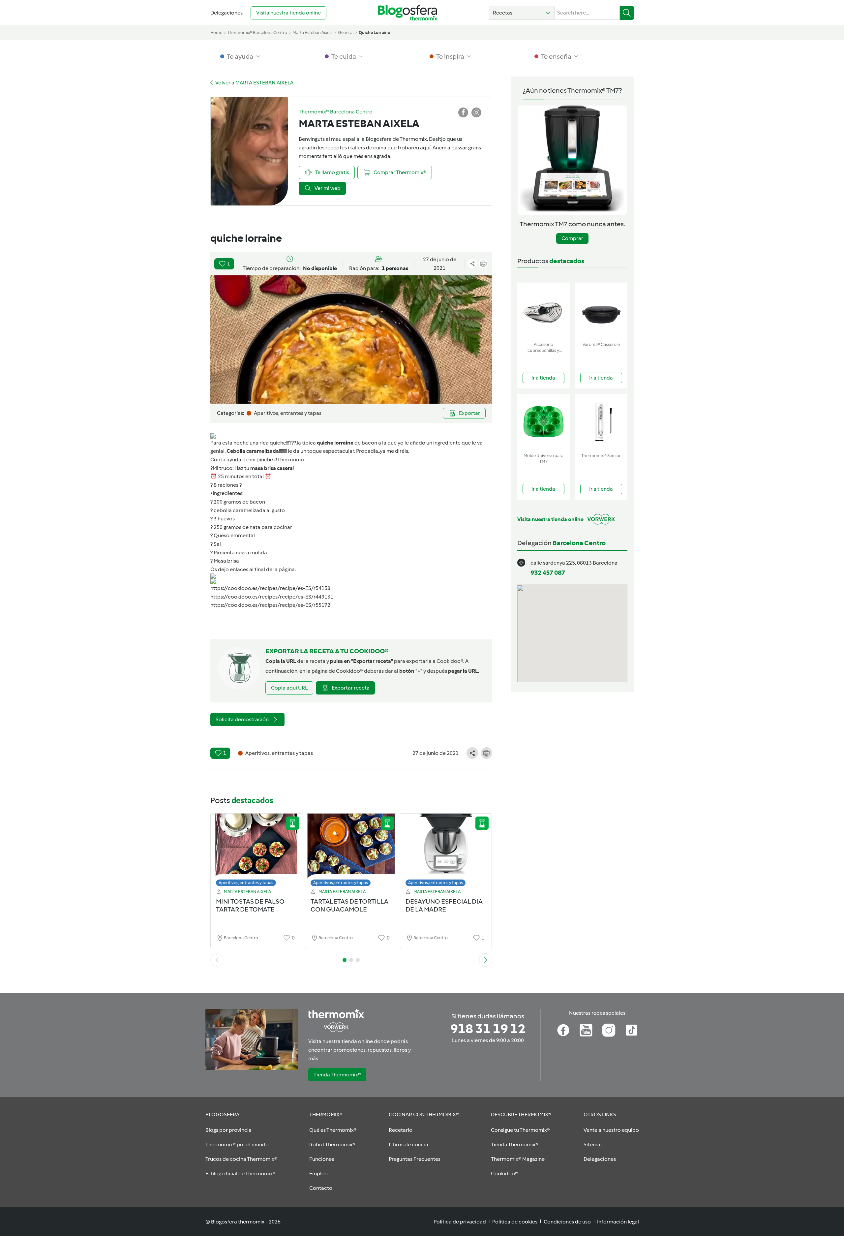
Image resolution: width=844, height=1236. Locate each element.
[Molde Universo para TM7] (543, 422)
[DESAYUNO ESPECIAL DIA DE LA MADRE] (446, 852)
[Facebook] (563, 1030)
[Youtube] (586, 1030)
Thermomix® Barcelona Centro (257, 32)
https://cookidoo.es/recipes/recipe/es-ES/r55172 (270, 605)
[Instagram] (608, 1030)
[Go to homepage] (407, 12)
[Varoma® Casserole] (601, 311)
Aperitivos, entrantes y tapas (246, 882)
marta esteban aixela (312, 32)
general (345, 32)
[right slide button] (485, 960)
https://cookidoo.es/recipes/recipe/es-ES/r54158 (270, 588)
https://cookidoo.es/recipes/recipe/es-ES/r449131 (271, 597)
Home (216, 32)
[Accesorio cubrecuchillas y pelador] (543, 311)
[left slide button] (217, 960)
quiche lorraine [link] (374, 32)
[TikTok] (631, 1030)
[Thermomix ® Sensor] (601, 422)
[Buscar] (627, 13)
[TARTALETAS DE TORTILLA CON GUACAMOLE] (351, 852)
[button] (522, 13)
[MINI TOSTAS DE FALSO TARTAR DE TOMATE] (256, 852)
